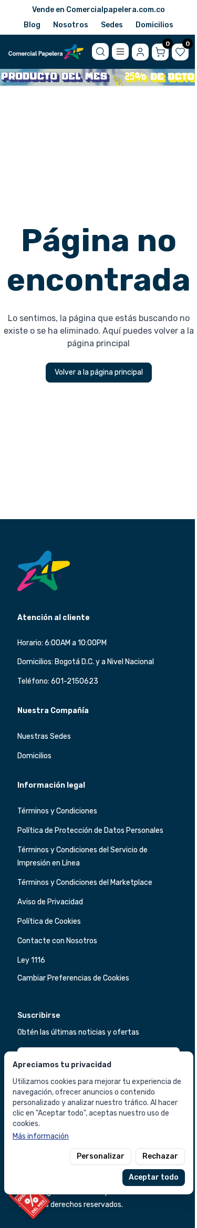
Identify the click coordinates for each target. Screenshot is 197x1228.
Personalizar (101, 1156)
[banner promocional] (98, 77)
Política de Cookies (49, 921)
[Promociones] (29, 1199)
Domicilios (154, 24)
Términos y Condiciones (57, 811)
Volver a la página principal (99, 372)
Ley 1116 (31, 960)
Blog (32, 24)
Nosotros (70, 24)
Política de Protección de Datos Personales (90, 830)
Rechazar (160, 1156)
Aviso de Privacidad (50, 901)
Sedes (112, 24)
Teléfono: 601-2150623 (57, 681)
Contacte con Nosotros (57, 940)
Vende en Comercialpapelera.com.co (98, 9)
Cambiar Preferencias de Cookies (73, 978)
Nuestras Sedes (44, 736)
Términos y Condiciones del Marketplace (84, 882)
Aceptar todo (154, 1177)
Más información (41, 1136)
